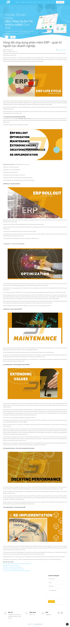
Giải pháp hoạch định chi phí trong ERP (11, 565)
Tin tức (44, 2)
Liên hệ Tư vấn (60, 2)
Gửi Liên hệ (51, 601)
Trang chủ (17, 2)
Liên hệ (52, 2)
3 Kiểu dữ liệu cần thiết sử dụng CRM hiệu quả (12, 567)
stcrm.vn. (33, 624)
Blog (48, 2)
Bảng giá (35, 2)
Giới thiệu (23, 2)
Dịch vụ (39, 2)
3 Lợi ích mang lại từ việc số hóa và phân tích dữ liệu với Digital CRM (17, 563)
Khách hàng (29, 2)
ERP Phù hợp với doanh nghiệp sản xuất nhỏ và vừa (13, 568)
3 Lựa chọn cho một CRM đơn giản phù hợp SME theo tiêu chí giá (16, 570)
